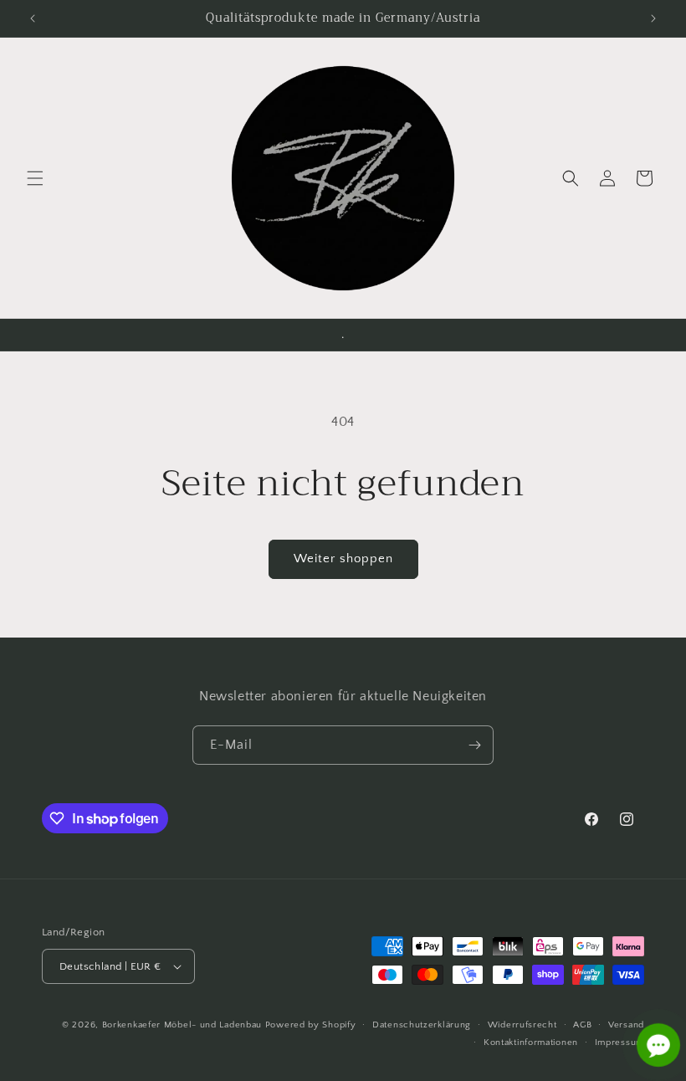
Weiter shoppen (343, 558)
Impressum (619, 1042)
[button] (35, 178)
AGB (582, 1025)
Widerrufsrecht (522, 1025)
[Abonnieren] (474, 745)
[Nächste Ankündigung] (653, 18)
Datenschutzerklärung (421, 1025)
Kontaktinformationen (531, 1042)
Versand (626, 1025)
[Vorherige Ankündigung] (32, 18)
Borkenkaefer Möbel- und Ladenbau (182, 1025)
